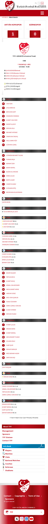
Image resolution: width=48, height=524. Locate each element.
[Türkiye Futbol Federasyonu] (8, 6)
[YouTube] (31, 519)
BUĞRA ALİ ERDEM (12, 172)
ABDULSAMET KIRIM (12, 289)
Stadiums (9, 470)
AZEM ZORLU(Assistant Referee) (15, 76)
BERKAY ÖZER (10, 164)
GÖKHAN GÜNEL (11, 145)
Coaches (8, 463)
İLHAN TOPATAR (11, 310)
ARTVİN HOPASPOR (13, 25)
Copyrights (20, 495)
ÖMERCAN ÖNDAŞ (12, 137)
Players (8, 450)
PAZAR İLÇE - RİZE (24, 64)
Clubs (7, 457)
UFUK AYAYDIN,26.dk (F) (11, 212)
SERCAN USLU (10, 128)
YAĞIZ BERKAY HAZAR (12, 353)
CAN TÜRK (9, 104)
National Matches (12, 460)
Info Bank (5, 17)
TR (39, 3)
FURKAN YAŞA (10, 159)
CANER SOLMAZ (11, 184)
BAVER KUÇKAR (11, 273)
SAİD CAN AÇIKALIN (12, 298)
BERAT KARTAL (10, 168)
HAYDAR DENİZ (11, 293)
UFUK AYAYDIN (10, 108)
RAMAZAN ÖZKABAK (12, 116)
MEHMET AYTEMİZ (11, 132)
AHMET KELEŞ (10, 281)
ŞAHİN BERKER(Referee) (13, 70)
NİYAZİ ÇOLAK (10, 176)
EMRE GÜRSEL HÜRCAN (13, 306)
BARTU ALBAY (10, 180)
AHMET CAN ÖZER (11, 120)
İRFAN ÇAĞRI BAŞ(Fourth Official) (16, 79)
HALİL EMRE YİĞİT (11, 141)
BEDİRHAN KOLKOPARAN (14, 192)
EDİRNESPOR (35, 25)
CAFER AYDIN (6, 202)
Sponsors (9, 498)
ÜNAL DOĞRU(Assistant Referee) (15, 73)
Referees (9, 467)
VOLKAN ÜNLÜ (10, 341)
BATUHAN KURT (11, 112)
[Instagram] (22, 519)
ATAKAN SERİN (10, 329)
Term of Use (34, 495)
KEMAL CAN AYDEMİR (13, 285)
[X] (17, 519)
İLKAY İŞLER (9, 345)
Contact (7, 495)
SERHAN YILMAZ (11, 314)
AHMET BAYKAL (11, 333)
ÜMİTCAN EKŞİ (10, 358)
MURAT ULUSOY (11, 124)
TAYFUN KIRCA (10, 277)
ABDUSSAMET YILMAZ (13, 337)
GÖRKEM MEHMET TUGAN (14, 155)
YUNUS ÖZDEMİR (11, 302)
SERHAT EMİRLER (11, 349)
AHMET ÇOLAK (10, 325)
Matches (8, 453)
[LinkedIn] (26, 519)
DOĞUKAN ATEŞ (11, 188)
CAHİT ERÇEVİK (6, 367)
